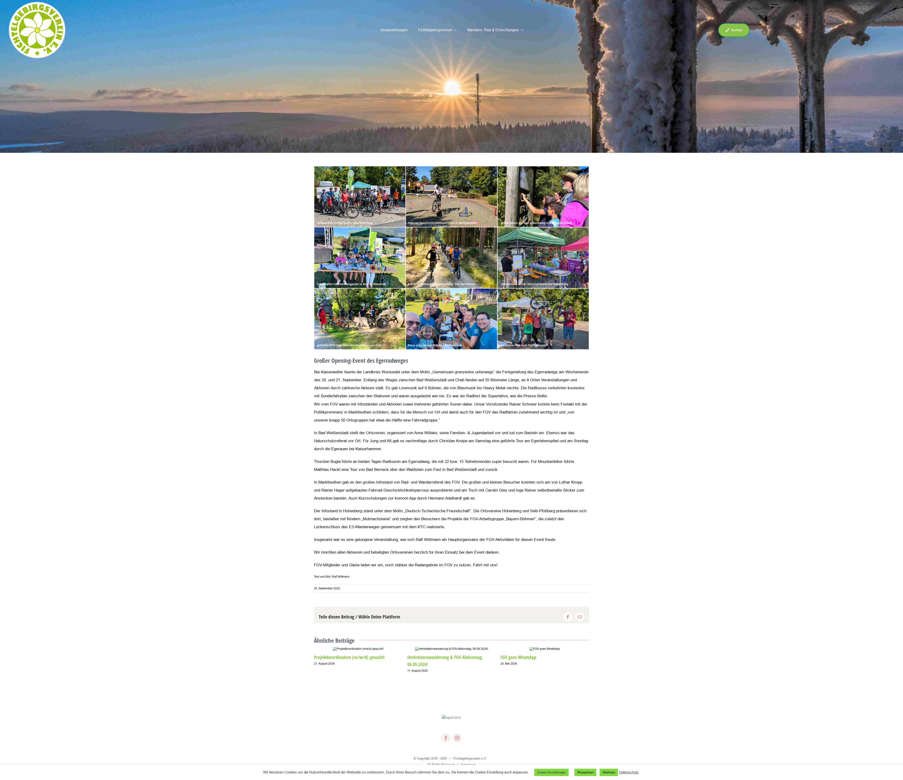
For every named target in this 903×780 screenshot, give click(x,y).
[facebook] (445, 737)
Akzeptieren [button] (585, 772)
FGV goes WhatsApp (518, 657)
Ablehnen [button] (608, 772)
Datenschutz (629, 772)
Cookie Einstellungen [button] (551, 772)
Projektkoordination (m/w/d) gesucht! (349, 657)
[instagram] (457, 737)
